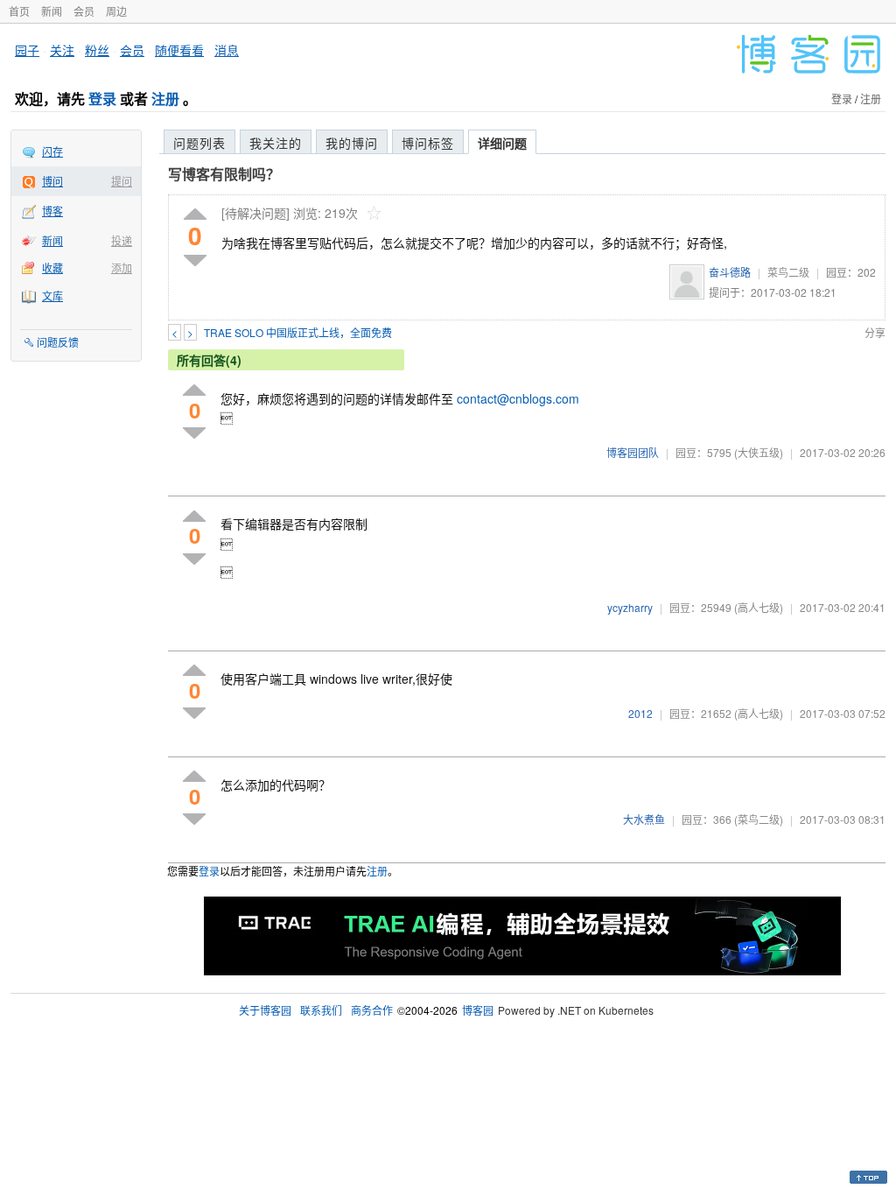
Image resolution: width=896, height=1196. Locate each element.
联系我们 (321, 1010)
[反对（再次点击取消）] (195, 260)
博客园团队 (632, 452)
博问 (52, 180)
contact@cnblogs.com (518, 398)
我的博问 (352, 142)
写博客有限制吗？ (224, 174)
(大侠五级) (758, 452)
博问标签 (428, 142)
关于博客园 (265, 1010)
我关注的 (275, 142)
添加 (121, 267)
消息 (226, 50)
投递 (121, 240)
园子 (27, 50)
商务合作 (372, 1010)
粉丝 (97, 50)
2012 (640, 713)
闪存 (52, 151)
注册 (165, 98)
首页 (19, 11)
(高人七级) (758, 607)
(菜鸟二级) (758, 819)
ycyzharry (630, 607)
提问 (121, 180)
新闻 (51, 11)
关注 (62, 50)
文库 (52, 295)
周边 (116, 11)
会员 (84, 11)
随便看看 (179, 50)
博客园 (478, 1010)
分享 (875, 332)
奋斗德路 (730, 271)
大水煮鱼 (644, 819)
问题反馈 (58, 341)
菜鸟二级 (788, 271)
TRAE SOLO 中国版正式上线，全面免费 (298, 332)
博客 (52, 210)
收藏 (52, 267)
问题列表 (199, 142)
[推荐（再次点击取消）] (195, 215)
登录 (102, 98)
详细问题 (502, 142)
